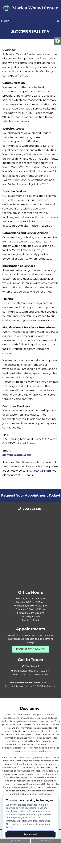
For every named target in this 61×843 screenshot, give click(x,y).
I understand (30, 834)
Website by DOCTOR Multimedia (38, 686)
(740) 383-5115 (42, 470)
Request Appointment (30, 649)
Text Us (47, 841)
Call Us (16, 841)
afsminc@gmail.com (16, 455)
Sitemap (46, 682)
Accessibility (11, 686)
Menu (5, 20)
